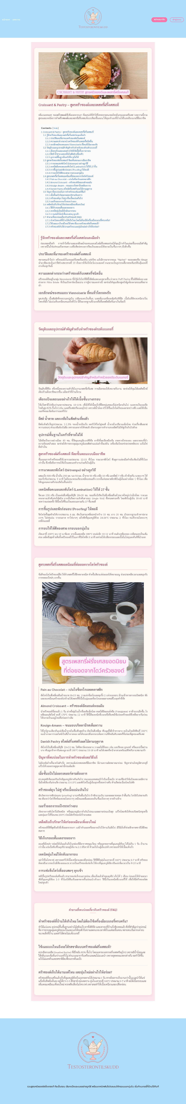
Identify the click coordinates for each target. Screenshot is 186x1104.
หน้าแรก (6, 19)
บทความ (16, 19)
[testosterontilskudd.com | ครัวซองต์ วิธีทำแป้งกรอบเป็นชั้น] (93, 19)
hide (55, 128)
